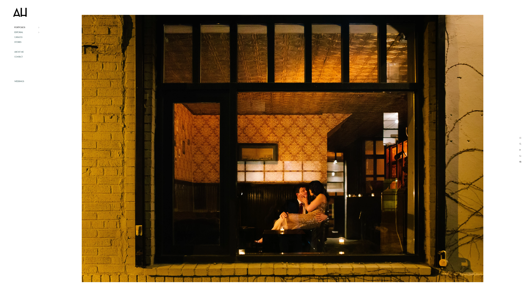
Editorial (18, 32)
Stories (17, 42)
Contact (18, 57)
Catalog (18, 37)
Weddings (19, 81)
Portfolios (19, 27)
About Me (19, 52)
